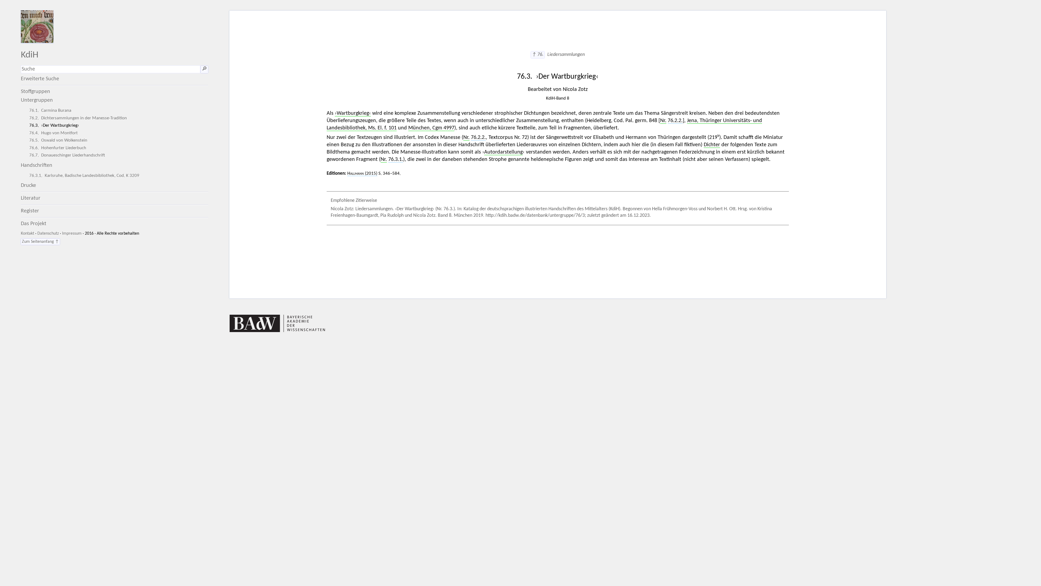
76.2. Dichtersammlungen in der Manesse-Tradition (78, 118)
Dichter (712, 145)
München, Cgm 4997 (431, 128)
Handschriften (36, 165)
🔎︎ (204, 69)
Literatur (30, 198)
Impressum (72, 233)
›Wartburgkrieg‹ (353, 113)
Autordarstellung (503, 152)
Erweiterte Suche (40, 79)
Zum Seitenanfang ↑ (40, 242)
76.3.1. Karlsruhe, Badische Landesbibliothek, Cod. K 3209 (84, 175)
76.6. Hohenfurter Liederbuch (57, 148)
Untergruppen (37, 100)
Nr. (663, 120)
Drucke (28, 185)
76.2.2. (675, 120)
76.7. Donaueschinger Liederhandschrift (67, 155)
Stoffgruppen (35, 91)
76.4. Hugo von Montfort (53, 133)
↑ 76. (538, 54)
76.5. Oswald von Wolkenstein (58, 140)
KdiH (29, 55)
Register (30, 211)
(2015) (362, 173)
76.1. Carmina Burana (50, 110)
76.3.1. (395, 159)
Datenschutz (48, 233)
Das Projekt (33, 224)
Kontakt (27, 233)
